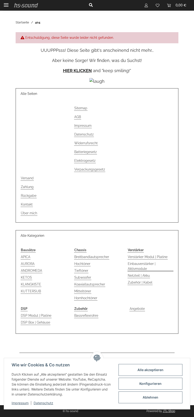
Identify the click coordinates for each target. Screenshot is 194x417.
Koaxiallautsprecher (89, 284)
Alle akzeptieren (150, 370)
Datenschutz (43, 403)
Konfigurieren (150, 384)
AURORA (28, 264)
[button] (111, 5)
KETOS (26, 277)
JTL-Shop (169, 411)
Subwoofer (82, 277)
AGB (77, 117)
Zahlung (27, 187)
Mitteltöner (82, 291)
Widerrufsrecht (86, 143)
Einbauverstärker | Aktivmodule (141, 266)
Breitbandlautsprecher (91, 257)
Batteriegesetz (85, 152)
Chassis (80, 250)
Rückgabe (28, 196)
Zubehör (81, 309)
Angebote (137, 309)
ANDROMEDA (31, 270)
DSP (24, 309)
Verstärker (136, 250)
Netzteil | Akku (139, 275)
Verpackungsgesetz (89, 169)
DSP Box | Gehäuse (35, 322)
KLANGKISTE (31, 284)
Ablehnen (150, 397)
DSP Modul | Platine (36, 315)
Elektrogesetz (85, 160)
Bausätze (28, 250)
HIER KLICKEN (77, 70)
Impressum (20, 403)
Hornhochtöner (85, 298)
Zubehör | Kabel (140, 282)
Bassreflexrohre (86, 315)
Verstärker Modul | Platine (148, 257)
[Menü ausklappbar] (6, 3)
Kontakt (27, 204)
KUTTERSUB (31, 291)
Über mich (29, 213)
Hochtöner (82, 264)
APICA (25, 257)
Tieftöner (81, 270)
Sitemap (80, 108)
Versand (27, 178)
